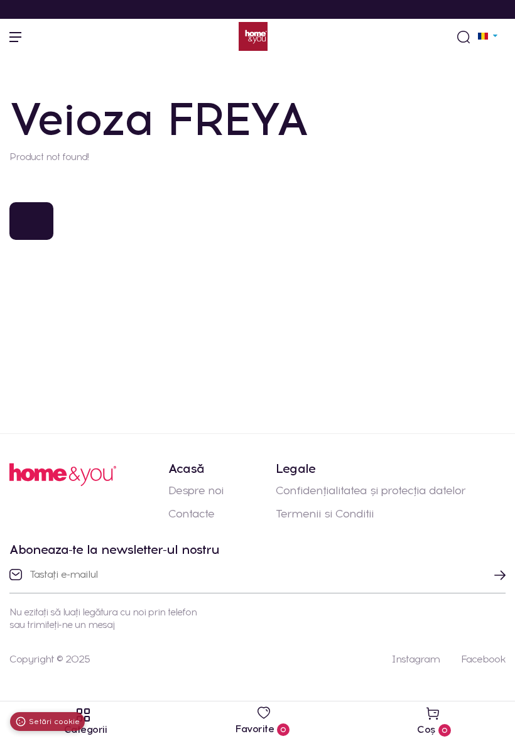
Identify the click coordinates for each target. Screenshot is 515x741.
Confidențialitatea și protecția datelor (370, 490)
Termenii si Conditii (325, 514)
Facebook (483, 659)
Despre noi (196, 490)
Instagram (415, 659)
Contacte (191, 514)
